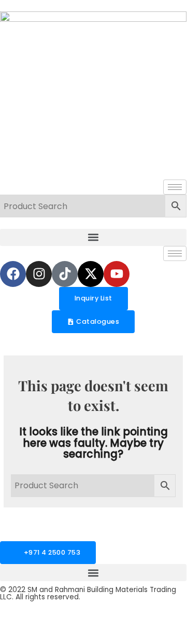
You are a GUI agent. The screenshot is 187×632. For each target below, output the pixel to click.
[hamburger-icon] (174, 187)
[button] (93, 237)
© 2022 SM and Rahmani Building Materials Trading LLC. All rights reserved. (88, 593)
